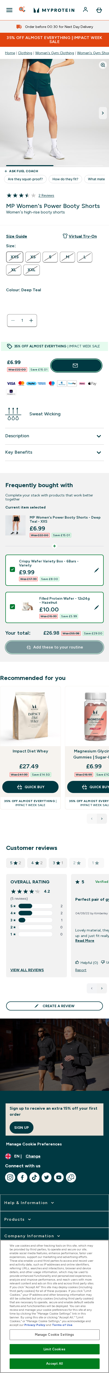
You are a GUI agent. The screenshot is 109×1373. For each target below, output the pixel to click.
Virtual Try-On (83, 236)
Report (80, 970)
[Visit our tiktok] (34, 1177)
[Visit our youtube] (59, 1177)
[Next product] (102, 819)
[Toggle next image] (103, 113)
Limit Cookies (54, 1349)
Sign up (21, 1128)
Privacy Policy (34, 1325)
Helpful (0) (89, 963)
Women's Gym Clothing (54, 53)
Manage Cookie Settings (54, 1334)
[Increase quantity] (31, 320)
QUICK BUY (34, 787)
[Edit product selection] (96, 570)
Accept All (54, 1363)
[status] (22, 320)
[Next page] (102, 988)
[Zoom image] (103, 65)
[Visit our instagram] (10, 1177)
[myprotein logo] (54, 10)
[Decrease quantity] (13, 320)
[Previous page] (92, 988)
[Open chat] (71, 1177)
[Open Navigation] (9, 10)
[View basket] (99, 10)
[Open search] (23, 10)
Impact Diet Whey (30, 751)
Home (10, 53)
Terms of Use (62, 1325)
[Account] (85, 10)
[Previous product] (92, 819)
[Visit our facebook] (22, 1177)
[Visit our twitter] (47, 1177)
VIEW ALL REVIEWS (27, 970)
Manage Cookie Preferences (34, 1144)
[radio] (14, 257)
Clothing (25, 53)
